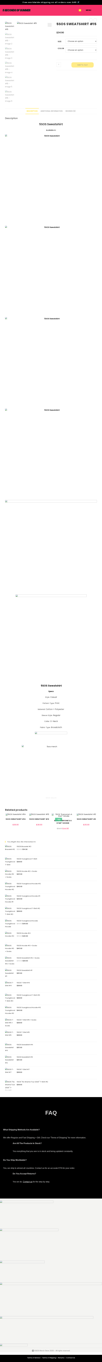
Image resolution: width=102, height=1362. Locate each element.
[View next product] (95, 20)
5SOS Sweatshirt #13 (39, 819)
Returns (61, 1358)
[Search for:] (93, 10)
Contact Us (70, 1358)
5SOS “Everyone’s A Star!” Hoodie (63, 821)
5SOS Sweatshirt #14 (16, 819)
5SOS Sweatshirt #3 (86, 819)
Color (61, 48)
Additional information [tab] (52, 111)
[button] (50, 25)
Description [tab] (32, 111)
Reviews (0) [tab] (71, 111)
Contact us (27, 1182)
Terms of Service (33, 1358)
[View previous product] (91, 20)
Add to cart (82, 65)
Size (59, 41)
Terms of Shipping (49, 1358)
